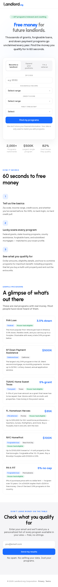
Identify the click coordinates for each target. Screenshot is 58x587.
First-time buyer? (29, 107)
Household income (29, 86)
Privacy (41, 581)
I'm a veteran (44, 66)
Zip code (29, 75)
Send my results (29, 551)
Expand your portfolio (29, 65)
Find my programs (29, 120)
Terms (48, 581)
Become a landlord (13, 66)
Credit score (29, 96)
